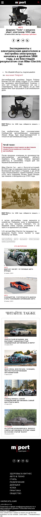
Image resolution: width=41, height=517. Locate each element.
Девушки (15, 484)
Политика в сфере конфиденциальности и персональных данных (18, 507)
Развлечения (17, 482)
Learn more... (23, 514)
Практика (15, 490)
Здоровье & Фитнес (21, 473)
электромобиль (8, 241)
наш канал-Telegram (14, 75)
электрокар (34, 239)
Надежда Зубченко (29, 34)
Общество (15, 493)
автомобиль (7, 239)
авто (16, 239)
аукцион (23, 239)
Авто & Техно (17, 476)
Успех (13, 487)
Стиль (13, 479)
